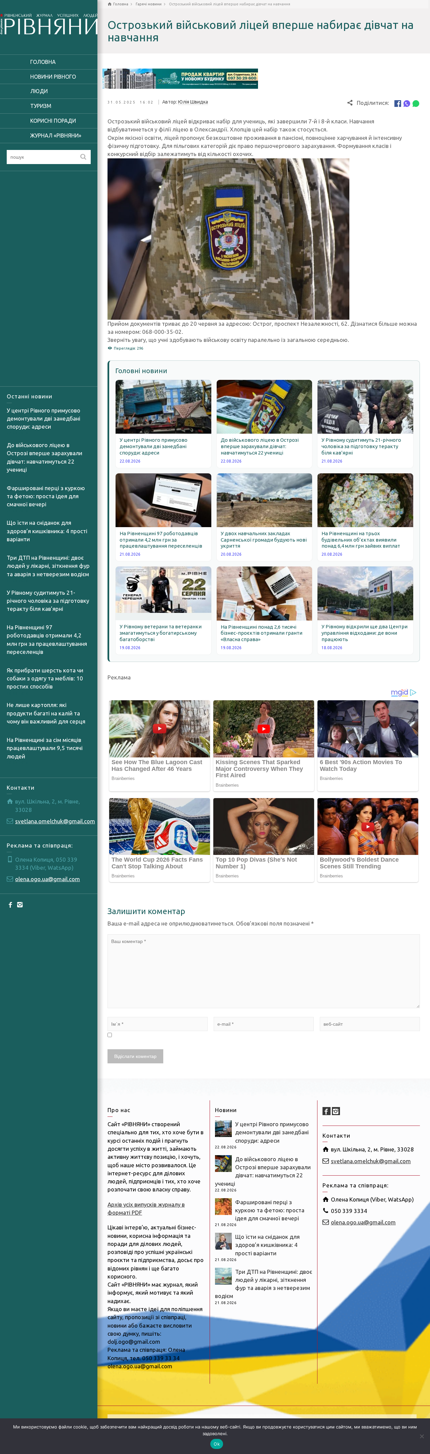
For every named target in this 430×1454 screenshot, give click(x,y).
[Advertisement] (49, 279)
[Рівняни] (48, 23)
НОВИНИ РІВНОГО (53, 77)
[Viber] (407, 103)
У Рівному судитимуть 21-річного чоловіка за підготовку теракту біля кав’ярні (48, 600)
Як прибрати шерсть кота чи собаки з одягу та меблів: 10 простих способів (45, 678)
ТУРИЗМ (40, 106)
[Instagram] (20, 905)
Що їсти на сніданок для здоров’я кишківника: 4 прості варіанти (47, 530)
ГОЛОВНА (43, 62)
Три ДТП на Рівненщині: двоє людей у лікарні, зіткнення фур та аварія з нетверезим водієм (48, 565)
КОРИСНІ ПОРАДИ (53, 121)
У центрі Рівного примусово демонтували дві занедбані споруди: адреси (43, 418)
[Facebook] (11, 905)
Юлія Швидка (193, 102)
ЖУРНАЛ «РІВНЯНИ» (55, 135)
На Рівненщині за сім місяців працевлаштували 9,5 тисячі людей (45, 748)
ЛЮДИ (39, 91)
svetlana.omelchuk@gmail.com (55, 821)
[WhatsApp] (416, 103)
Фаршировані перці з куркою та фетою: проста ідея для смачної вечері (46, 496)
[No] (421, 1436)
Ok (217, 1444)
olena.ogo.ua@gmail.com (47, 879)
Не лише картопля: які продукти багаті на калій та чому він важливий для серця (46, 713)
